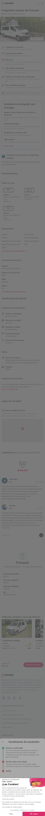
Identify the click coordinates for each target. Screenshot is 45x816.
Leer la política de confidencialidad (12, 807)
